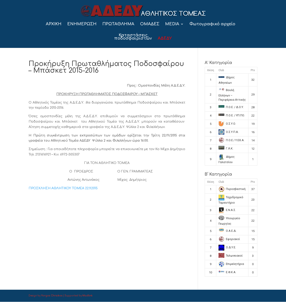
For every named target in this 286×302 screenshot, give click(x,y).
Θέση (210, 70)
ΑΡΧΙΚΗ (53, 24)
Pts (253, 70)
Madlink (87, 295)
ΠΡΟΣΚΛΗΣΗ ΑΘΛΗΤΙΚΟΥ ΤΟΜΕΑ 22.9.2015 (63, 188)
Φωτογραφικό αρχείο (212, 24)
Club (221, 70)
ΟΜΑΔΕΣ (149, 24)
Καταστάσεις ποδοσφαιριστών (133, 37)
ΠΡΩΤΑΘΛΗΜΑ (118, 24)
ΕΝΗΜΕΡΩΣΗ (82, 24)
